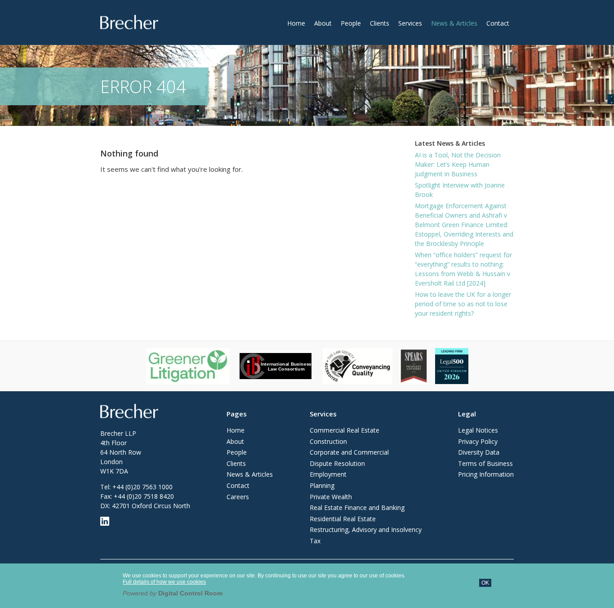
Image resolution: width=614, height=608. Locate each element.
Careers (238, 496)
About (323, 23)
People (351, 23)
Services (410, 23)
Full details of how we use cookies (164, 582)
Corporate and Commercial (349, 452)
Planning (322, 485)
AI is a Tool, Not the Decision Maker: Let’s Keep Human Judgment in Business (458, 164)
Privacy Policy (478, 441)
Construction (328, 441)
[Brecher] (129, 22)
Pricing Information (486, 474)
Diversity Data (478, 452)
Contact (497, 23)
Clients (379, 23)
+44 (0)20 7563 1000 (142, 487)
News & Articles (454, 23)
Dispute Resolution (337, 463)
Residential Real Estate (343, 518)
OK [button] (485, 583)
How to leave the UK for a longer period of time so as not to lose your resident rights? (463, 303)
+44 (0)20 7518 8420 (144, 496)
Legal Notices (478, 430)
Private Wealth (331, 496)
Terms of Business (485, 463)
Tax (315, 540)
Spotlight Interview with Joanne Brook (460, 190)
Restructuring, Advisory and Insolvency (366, 529)
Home (296, 23)
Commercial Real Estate (344, 430)
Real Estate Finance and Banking (357, 507)
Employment (328, 474)
